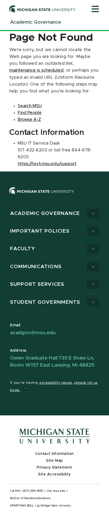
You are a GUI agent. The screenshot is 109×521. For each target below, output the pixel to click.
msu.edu (59, 491)
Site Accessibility (54, 474)
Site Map (54, 461)
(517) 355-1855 (32, 491)
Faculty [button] (22, 248)
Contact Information (54, 454)
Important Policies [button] (40, 231)
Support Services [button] (37, 284)
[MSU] (41, 196)
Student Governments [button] (45, 302)
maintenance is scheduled (36, 70)
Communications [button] (36, 266)
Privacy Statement (54, 467)
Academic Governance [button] (45, 213)
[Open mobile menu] (95, 9)
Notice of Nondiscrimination (30, 498)
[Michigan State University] (42, 9)
